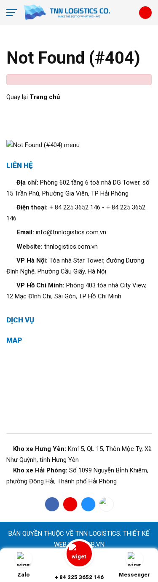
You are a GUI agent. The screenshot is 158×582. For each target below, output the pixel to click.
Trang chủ (44, 97)
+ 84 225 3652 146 (74, 207)
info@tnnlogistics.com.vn (71, 232)
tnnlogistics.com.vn (71, 246)
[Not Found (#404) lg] (78, 12)
